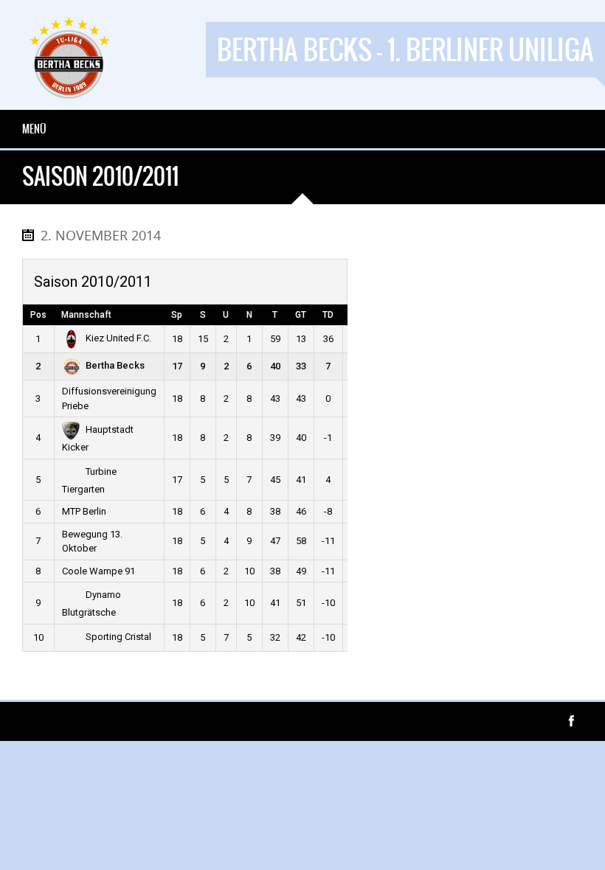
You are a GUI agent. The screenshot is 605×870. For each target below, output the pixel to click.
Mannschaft (86, 315)
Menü (34, 129)
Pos (38, 315)
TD (327, 315)
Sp (176, 315)
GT (300, 315)
